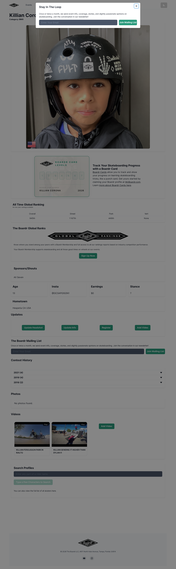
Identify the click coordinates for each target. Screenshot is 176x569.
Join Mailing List (128, 22)
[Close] (136, 6)
